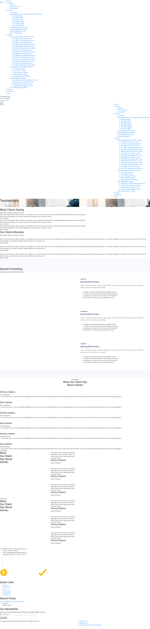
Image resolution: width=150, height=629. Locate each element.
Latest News (6, 593)
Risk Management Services (18, 31)
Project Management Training (19, 87)
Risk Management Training (18, 78)
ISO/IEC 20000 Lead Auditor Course (24, 48)
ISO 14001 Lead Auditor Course (22, 42)
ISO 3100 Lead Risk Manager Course (24, 61)
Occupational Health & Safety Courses (21, 67)
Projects (9, 89)
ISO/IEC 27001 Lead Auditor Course (23, 57)
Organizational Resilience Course (23, 85)
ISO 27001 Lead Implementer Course (24, 59)
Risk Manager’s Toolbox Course (22, 84)
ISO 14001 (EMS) (18, 20)
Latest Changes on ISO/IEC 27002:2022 (12, 601)
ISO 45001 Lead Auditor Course (22, 63)
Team (4, 589)
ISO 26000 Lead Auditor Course (22, 53)
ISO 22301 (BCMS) (18, 23)
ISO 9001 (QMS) (18, 16)
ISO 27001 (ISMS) (18, 25)
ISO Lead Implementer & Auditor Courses (22, 36)
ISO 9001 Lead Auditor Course (22, 38)
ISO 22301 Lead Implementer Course (24, 52)
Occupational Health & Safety (19, 27)
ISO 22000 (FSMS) (18, 21)
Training (9, 35)
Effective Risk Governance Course (23, 82)
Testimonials (14, 8)
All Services (13, 12)
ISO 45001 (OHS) (18, 18)
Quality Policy (83, 623)
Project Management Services (19, 29)
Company (10, 3)
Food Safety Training (19, 70)
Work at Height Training (20, 74)
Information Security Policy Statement (90, 625)
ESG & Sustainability (16, 33)
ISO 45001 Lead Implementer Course (24, 65)
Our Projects (6, 591)
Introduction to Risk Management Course (25, 80)
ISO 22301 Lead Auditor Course (22, 50)
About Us (13, 4)
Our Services (7, 587)
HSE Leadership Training (20, 72)
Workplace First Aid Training (21, 76)
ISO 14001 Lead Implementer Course (24, 44)
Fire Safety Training (19, 68)
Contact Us (10, 91)
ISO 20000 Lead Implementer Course (24, 46)
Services (9, 10)
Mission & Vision (15, 6)
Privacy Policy (83, 621)
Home (9, 1)
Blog (8, 93)
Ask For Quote (4, 100)
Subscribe (3, 618)
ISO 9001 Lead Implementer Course (23, 40)
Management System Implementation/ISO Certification (26, 14)
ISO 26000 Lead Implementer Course (24, 55)
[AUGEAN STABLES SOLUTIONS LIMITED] (2, 2)
